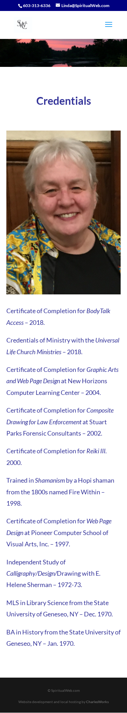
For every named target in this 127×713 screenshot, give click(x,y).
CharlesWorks (97, 702)
